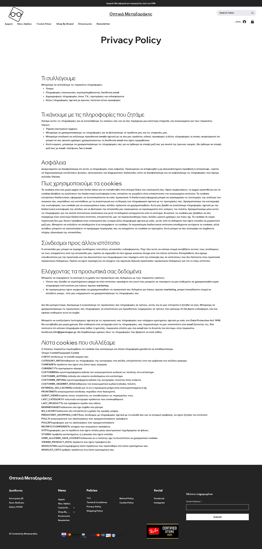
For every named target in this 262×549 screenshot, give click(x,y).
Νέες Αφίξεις (64, 503)
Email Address (194, 501)
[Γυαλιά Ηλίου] (74, 508)
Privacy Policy (94, 506)
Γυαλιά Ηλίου (64, 507)
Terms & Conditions (97, 502)
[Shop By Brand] (74, 512)
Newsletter (64, 520)
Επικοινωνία (64, 516)
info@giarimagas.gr (64, 331)
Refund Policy (126, 498)
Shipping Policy (95, 510)
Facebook (159, 498)
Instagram (159, 502)
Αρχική (61, 499)
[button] (64, 23)
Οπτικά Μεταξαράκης (131, 14)
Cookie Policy (126, 502)
